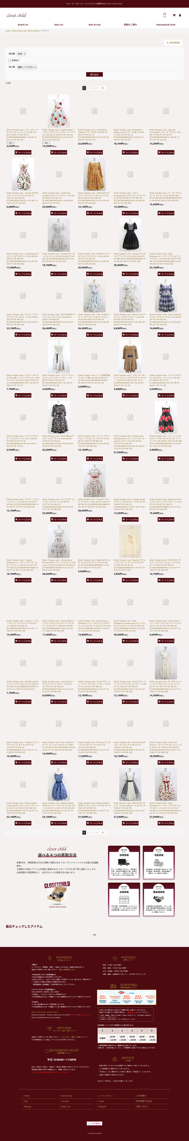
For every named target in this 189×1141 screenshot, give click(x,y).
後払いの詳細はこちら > (67, 970)
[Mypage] (180, 15)
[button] (165, 15)
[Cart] (174, 15)
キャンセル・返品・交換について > (74, 1037)
